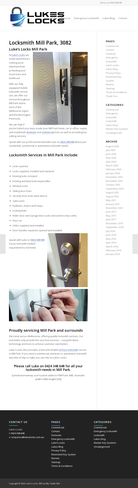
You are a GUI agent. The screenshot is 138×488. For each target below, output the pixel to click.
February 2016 (113, 250)
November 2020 (114, 208)
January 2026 (113, 173)
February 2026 (113, 169)
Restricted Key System (63, 454)
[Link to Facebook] (126, 2)
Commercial (112, 46)
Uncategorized (114, 132)
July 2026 (110, 150)
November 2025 (114, 181)
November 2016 (114, 223)
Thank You (111, 96)
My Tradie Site (53, 483)
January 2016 (113, 254)
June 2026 (111, 154)
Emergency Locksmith (63, 439)
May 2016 (111, 238)
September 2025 (115, 188)
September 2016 (115, 227)
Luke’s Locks (18, 55)
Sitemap (110, 88)
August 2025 (112, 192)
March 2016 (112, 246)
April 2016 (111, 242)
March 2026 (112, 165)
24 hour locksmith (68, 349)
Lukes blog (112, 125)
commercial (48, 132)
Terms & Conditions (116, 92)
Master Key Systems (117, 128)
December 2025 (114, 177)
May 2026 (111, 157)
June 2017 (111, 211)
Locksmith (111, 121)
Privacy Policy (113, 73)
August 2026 (112, 146)
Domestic (111, 53)
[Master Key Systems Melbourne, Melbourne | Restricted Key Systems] (3, 244)
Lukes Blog (112, 69)
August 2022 (112, 196)
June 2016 (111, 234)
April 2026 (111, 161)
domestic (31, 132)
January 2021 (113, 204)
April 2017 (111, 219)
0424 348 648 (116, 2)
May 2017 (111, 215)
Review (110, 84)
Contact (110, 49)
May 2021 (111, 200)
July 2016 (110, 231)
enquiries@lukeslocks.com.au (28, 437)
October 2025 (113, 184)
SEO (41, 483)
